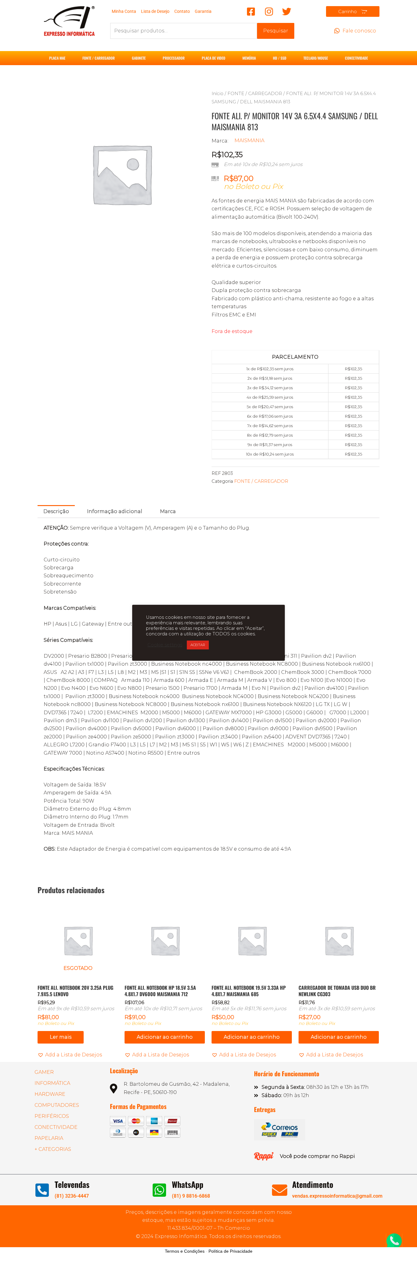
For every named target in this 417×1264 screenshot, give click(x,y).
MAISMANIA (249, 140)
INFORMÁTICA (52, 1083)
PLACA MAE (57, 58)
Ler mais (60, 1037)
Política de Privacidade (230, 1251)
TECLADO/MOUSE (315, 58)
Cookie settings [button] (164, 645)
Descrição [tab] (56, 511)
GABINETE (139, 58)
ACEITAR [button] (197, 645)
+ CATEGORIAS (52, 1149)
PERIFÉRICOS (51, 1116)
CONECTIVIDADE (356, 58)
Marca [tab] (168, 511)
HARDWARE (49, 1094)
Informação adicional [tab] (114, 511)
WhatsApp (187, 1184)
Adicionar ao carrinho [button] (165, 1037)
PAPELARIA (48, 1138)
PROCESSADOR (174, 58)
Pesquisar (275, 31)
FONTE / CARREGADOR (98, 58)
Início (217, 93)
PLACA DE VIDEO (213, 58)
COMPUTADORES (56, 1105)
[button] (70, 1055)
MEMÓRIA (249, 58)
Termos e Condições (185, 1251)
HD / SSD (279, 58)
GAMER (44, 1072)
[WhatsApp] (159, 1190)
